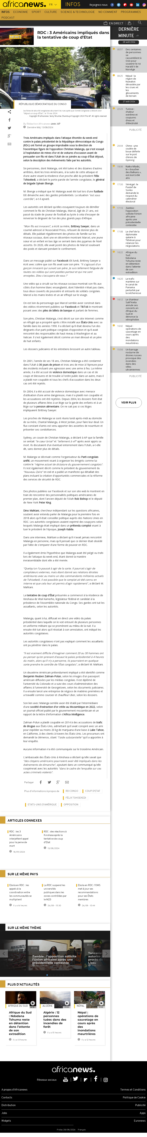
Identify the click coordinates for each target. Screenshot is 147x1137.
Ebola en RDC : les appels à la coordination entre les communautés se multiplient (20, 892)
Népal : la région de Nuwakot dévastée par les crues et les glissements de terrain (133, 85)
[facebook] (96, 1080)
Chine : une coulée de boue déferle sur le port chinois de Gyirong (133, 152)
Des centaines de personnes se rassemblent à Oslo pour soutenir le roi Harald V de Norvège (133, 59)
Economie (20, 12)
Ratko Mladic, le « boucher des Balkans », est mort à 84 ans (133, 172)
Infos (5, 12)
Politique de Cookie (134, 1097)
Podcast (8, 17)
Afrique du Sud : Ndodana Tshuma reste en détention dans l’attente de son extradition (133, 262)
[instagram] (105, 1080)
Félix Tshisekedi (76, 798)
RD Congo (72, 791)
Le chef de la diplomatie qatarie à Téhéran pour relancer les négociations (133, 238)
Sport (36, 12)
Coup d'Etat (92, 791)
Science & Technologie (78, 12)
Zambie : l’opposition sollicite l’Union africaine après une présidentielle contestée (134, 216)
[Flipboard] (86, 1080)
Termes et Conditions (133, 1090)
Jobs (4, 1113)
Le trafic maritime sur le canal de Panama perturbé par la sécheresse (133, 285)
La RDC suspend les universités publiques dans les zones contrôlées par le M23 (55, 892)
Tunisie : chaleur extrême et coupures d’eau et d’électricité (132, 116)
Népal (80, 1006)
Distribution (8, 1105)
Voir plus (128, 402)
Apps (143, 1113)
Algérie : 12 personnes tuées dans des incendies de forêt (54, 1019)
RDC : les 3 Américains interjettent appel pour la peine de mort (19, 838)
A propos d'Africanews (14, 1090)
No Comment (107, 12)
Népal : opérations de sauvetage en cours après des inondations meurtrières (133, 334)
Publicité (140, 1105)
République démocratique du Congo (43, 104)
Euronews (140, 1121)
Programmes (131, 12)
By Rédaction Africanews (37, 124)
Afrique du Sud (18, 1006)
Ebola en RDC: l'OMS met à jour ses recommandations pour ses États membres (89, 892)
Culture (50, 12)
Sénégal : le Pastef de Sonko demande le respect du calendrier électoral (132, 193)
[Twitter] (76, 1080)
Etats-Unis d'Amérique (42, 804)
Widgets (6, 1121)
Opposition (71, 804)
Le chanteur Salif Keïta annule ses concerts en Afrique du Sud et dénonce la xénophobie (132, 309)
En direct (115, 23)
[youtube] (66, 1080)
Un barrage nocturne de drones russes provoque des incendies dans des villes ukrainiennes (134, 359)
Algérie (47, 1006)
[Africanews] (23, 3)
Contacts (6, 1097)
